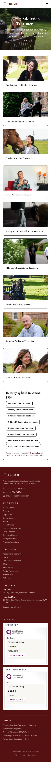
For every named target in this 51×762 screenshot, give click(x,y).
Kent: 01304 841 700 (14, 492)
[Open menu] (47, 4)
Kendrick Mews (9, 597)
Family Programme (10, 571)
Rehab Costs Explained (12, 739)
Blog (27, 739)
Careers (32, 725)
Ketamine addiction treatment (21, 416)
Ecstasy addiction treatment (20, 410)
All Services (8, 578)
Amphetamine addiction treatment (23, 440)
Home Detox (8, 574)
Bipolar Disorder (9, 518)
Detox (5, 557)
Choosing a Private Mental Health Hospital (20, 735)
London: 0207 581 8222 (15, 488)
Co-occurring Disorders (12, 528)
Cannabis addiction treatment (21, 434)
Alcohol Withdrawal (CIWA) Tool (16, 732)
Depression (7, 514)
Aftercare (7, 564)
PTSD (5, 521)
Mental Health (8, 508)
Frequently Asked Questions (14, 725)
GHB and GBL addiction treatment (23, 422)
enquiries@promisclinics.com (17, 496)
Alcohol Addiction (10, 535)
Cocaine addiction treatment (20, 428)
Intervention (8, 568)
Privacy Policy (20, 755)
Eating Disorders (9, 539)
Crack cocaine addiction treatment (23, 446)
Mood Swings (8, 525)
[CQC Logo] (14, 634)
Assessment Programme (13, 554)
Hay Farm (7, 590)
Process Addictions (11, 542)
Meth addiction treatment (19, 403)
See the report (15, 655)
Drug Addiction (9, 532)
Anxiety (6, 511)
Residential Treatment (12, 561)
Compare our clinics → (12, 607)
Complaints (32, 755)
